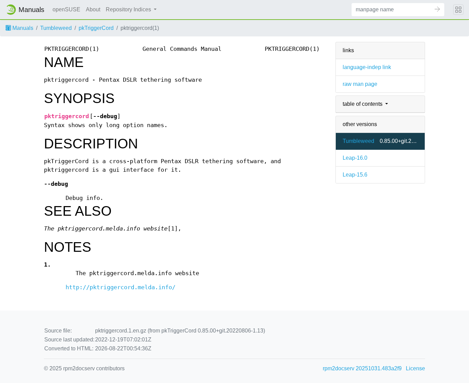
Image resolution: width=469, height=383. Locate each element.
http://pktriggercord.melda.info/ (120, 287)
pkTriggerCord (96, 28)
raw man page (360, 84)
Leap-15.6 (355, 175)
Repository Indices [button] (129, 9)
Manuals (22, 28)
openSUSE (66, 9)
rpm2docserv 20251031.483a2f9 (362, 368)
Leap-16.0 (355, 158)
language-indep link (367, 67)
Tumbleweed (56, 28)
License (415, 368)
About (93, 9)
